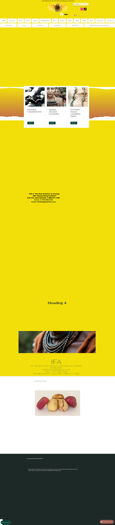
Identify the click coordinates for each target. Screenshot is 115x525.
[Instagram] (82, 9)
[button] (8, 25)
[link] (35, 111)
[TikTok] (85, 9)
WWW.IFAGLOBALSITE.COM (56, 370)
